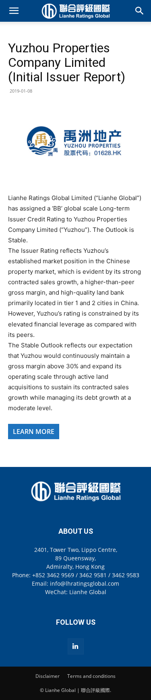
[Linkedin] (76, 646)
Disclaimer (47, 676)
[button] (14, 11)
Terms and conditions (91, 676)
